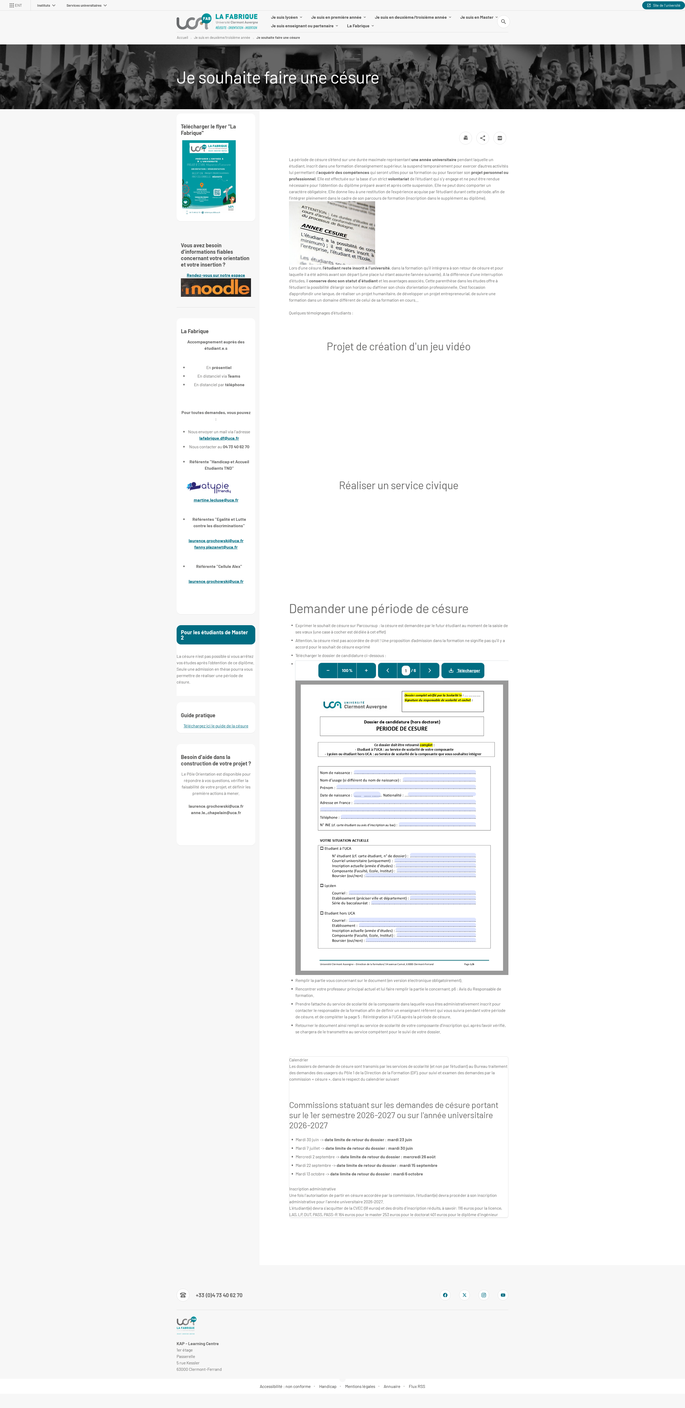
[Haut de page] (41, 1392)
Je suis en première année (336, 17)
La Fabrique (358, 25)
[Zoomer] (366, 670)
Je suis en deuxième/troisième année (411, 17)
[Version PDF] (499, 138)
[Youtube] (503, 1295)
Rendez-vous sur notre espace (216, 275)
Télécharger (468, 670)
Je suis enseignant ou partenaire (302, 25)
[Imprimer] (465, 138)
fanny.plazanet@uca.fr (216, 546)
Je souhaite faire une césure (278, 37)
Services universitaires (84, 5)
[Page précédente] (387, 670)
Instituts (43, 5)
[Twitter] (464, 1295)
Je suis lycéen (284, 17)
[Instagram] (483, 1295)
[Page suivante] (429, 670)
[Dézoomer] (328, 670)
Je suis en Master (476, 17)
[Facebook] (445, 1295)
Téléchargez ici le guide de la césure (216, 725)
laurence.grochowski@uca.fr (216, 540)
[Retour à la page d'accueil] (217, 21)
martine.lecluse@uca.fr (216, 499)
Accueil (182, 37)
